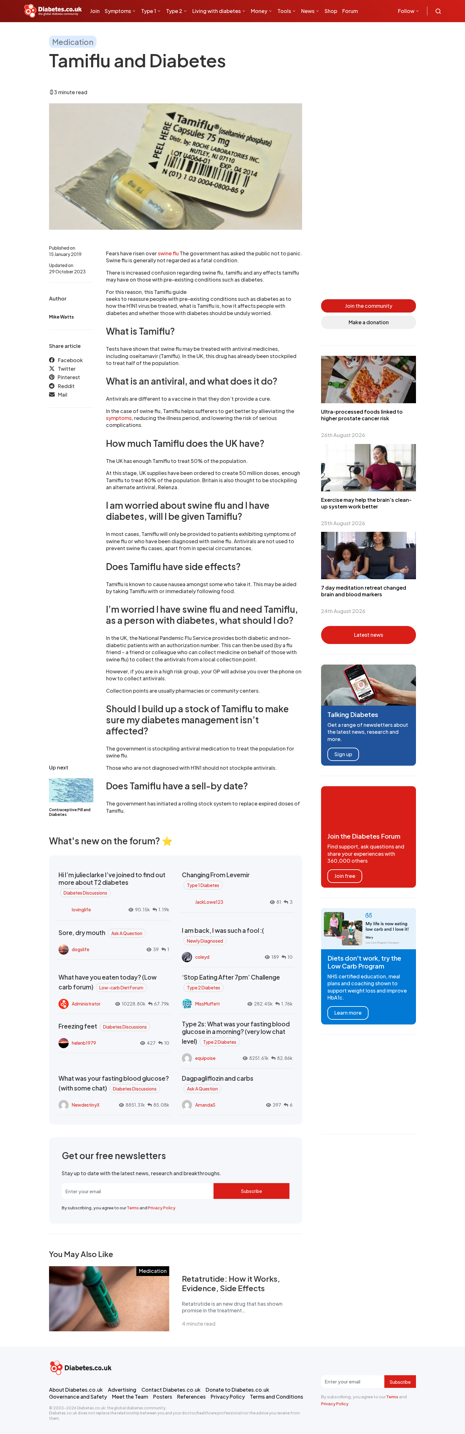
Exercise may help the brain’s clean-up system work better (366, 503)
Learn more (348, 1012)
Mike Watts (61, 316)
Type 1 (148, 11)
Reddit (66, 386)
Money (259, 11)
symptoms (119, 418)
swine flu (168, 253)
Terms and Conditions (276, 1396)
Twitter (67, 369)
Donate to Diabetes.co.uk (237, 1389)
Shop (331, 11)
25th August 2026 (343, 523)
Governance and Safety (78, 1396)
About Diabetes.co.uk (76, 1389)
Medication (72, 41)
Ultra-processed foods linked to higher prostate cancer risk (362, 415)
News (307, 11)
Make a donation (369, 322)
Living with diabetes (216, 11)
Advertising (122, 1389)
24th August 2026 (343, 611)
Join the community (368, 305)
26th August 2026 (343, 435)
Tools (284, 11)
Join (95, 11)
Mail (62, 395)
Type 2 (174, 11)
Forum (350, 11)
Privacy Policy (162, 1207)
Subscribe (251, 1191)
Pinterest (69, 377)
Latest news (368, 634)
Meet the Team (130, 1396)
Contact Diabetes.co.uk (171, 1389)
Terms (133, 1207)
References (191, 1396)
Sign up (343, 754)
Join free (344, 875)
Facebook (70, 360)
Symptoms (118, 11)
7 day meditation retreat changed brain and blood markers (363, 591)
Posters (162, 1396)
